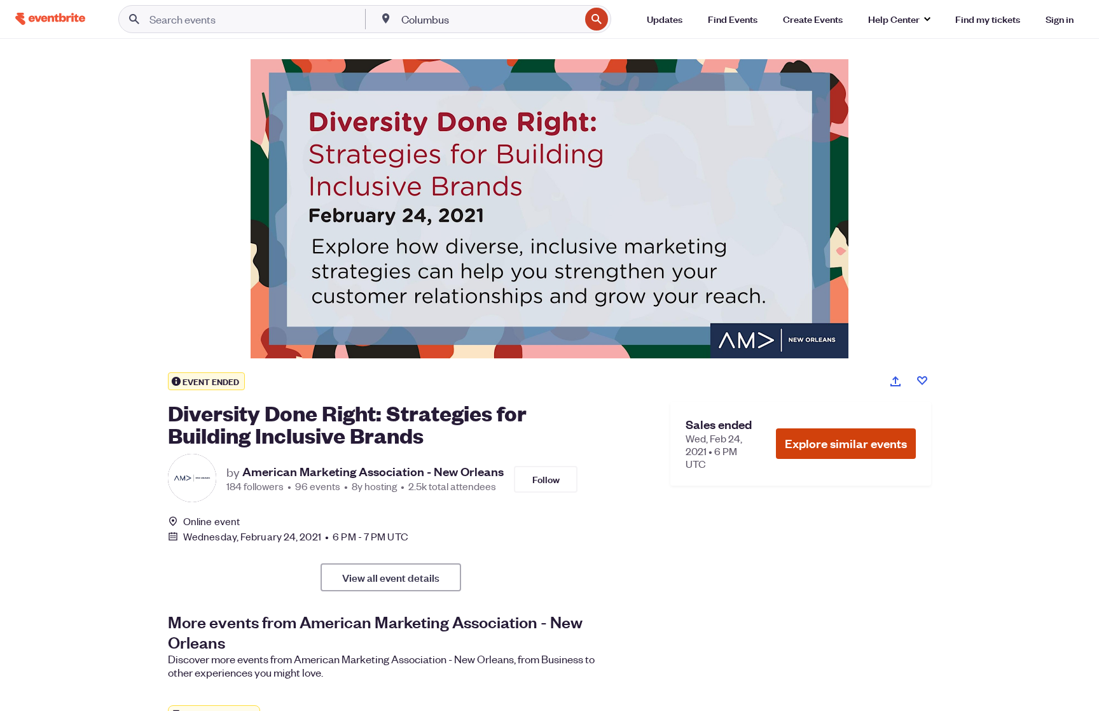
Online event (211, 521)
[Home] (50, 19)
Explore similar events (846, 443)
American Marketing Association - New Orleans (373, 471)
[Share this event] (895, 381)
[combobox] (490, 19)
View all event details (390, 577)
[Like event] (922, 381)
